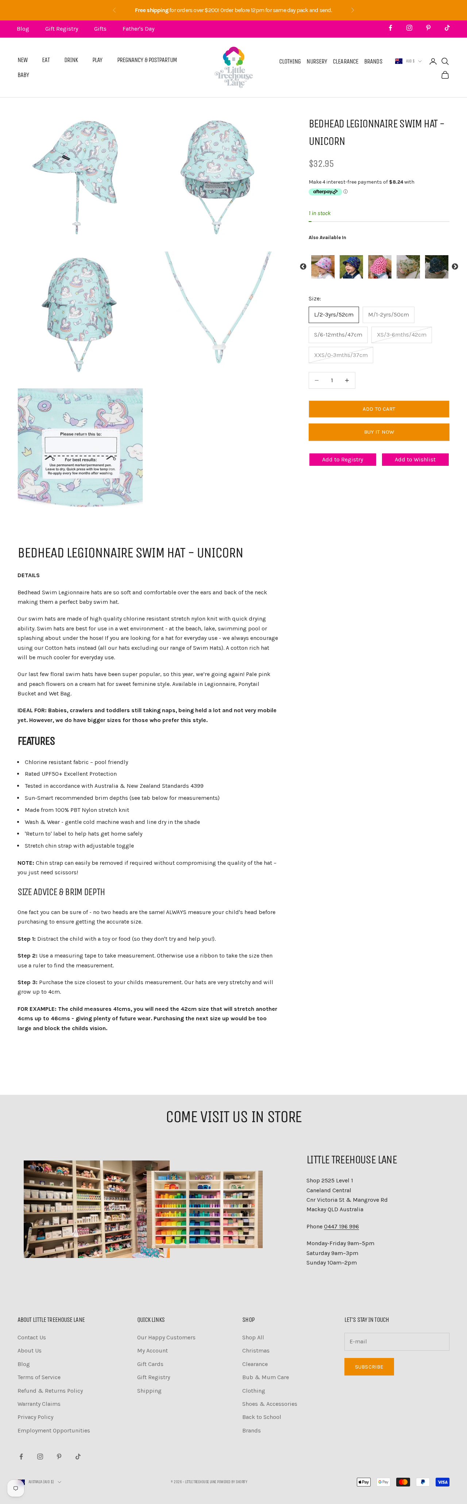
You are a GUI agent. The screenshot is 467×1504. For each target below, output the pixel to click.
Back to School (261, 1416)
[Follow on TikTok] (447, 27)
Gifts (100, 28)
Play (97, 60)
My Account (152, 1350)
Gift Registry (61, 28)
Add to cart (379, 409)
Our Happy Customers (166, 1337)
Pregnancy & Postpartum (147, 60)
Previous (303, 267)
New (22, 60)
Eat (45, 60)
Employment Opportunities (54, 1430)
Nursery (316, 61)
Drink (71, 60)
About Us (30, 1350)
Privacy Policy (35, 1416)
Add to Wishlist (415, 459)
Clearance (345, 61)
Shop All (253, 1337)
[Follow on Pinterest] (428, 27)
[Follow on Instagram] (409, 27)
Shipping (149, 1390)
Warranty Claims (39, 1403)
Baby (23, 75)
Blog (23, 28)
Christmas (256, 1350)
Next (455, 267)
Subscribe (369, 1366)
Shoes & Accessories (269, 1403)
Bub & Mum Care (265, 1377)
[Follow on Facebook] (390, 27)
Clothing (290, 61)
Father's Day (138, 28)
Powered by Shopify (232, 1482)
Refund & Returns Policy (50, 1390)
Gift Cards (150, 1364)
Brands (373, 61)
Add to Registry (342, 459)
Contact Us (32, 1337)
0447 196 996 (341, 1226)
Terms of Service (39, 1377)
